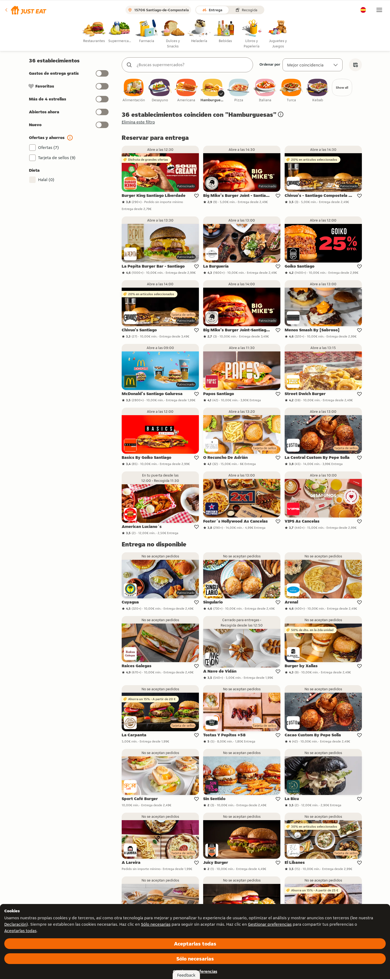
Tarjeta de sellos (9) (57, 157)
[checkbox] (134, 91)
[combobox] (193, 65)
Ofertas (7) (48, 147)
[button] (25, 10)
